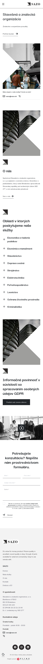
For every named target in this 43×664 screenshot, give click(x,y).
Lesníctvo (12, 292)
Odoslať (9, 515)
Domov (5, 570)
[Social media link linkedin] (28, 647)
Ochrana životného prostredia (23, 299)
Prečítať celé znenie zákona (16, 402)
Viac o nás (6, 196)
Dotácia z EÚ (7, 585)
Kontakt (5, 581)
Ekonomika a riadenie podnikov (18, 239)
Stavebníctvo (14, 256)
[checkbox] (4, 503)
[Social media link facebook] (15, 647)
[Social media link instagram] (21, 647)
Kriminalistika (14, 306)
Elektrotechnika (15, 277)
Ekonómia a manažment (19, 248)
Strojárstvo (13, 270)
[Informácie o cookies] (3, 654)
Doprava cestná (15, 263)
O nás (5, 578)
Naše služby (7, 574)
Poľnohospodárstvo (17, 285)
